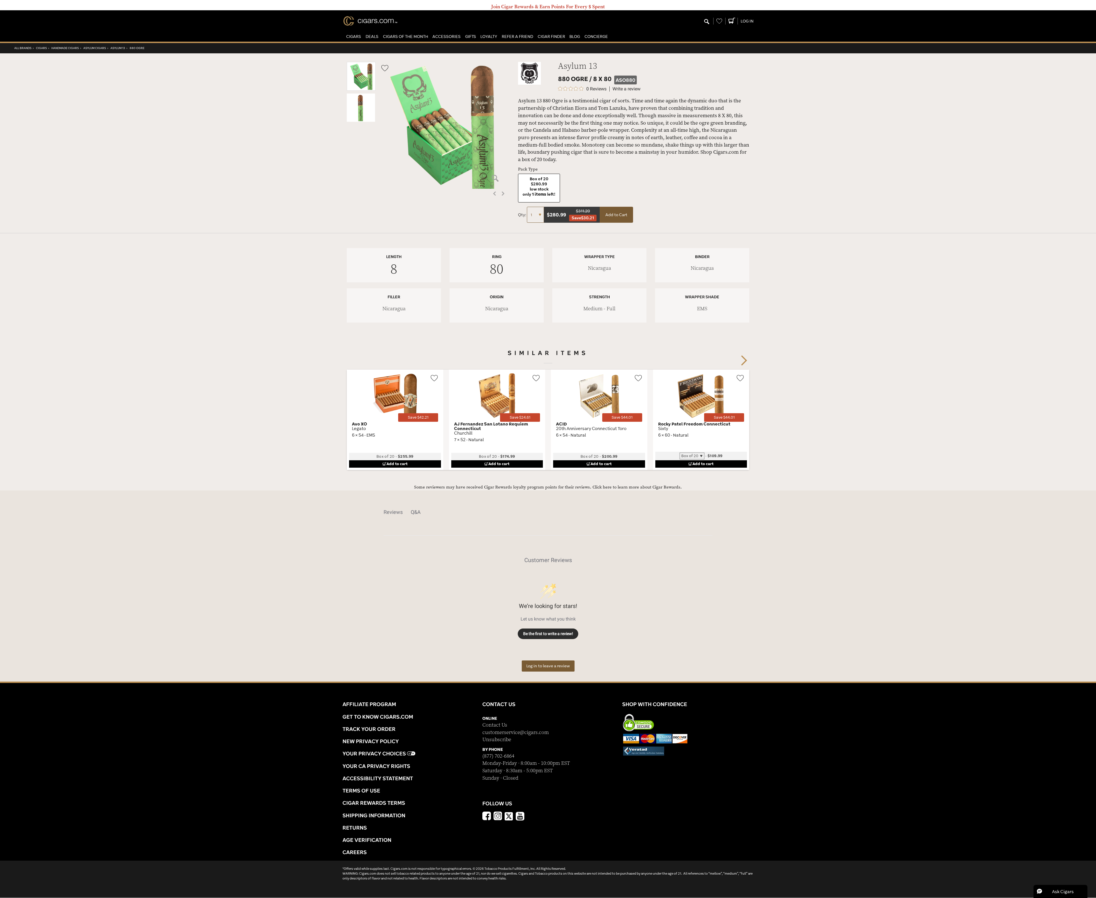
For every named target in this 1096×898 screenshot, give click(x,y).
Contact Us (494, 725)
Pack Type (528, 169)
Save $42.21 (418, 417)
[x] (509, 816)
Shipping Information (373, 815)
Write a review (626, 89)
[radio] (539, 188)
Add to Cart (616, 214)
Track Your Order (369, 728)
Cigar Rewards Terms (373, 802)
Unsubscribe (496, 739)
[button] (353, 37)
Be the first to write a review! (548, 633)
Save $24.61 (520, 417)
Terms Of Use (361, 790)
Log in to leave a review (548, 665)
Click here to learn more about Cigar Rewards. (637, 487)
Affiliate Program (369, 704)
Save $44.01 (622, 417)
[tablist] (548, 512)
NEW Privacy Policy (370, 741)
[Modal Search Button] (706, 22)
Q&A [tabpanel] (416, 512)
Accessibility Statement (377, 778)
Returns (354, 827)
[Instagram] (497, 816)
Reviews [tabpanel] (393, 512)
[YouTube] (520, 816)
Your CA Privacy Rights (376, 766)
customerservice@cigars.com (515, 732)
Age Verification (366, 839)
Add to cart (397, 463)
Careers (354, 852)
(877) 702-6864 (498, 756)
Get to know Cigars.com (377, 716)
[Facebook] (486, 816)
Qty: (522, 214)
